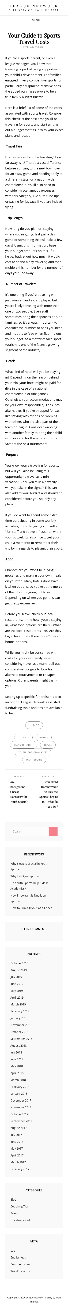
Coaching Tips (19, 1206)
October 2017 (19, 1114)
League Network (34, 5)
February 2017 (19, 1169)
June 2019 (16, 984)
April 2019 (17, 997)
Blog (36, 725)
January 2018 (18, 1094)
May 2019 (16, 991)
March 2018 (18, 1080)
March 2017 (18, 1162)
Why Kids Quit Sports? (24, 876)
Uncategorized (20, 1220)
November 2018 (20, 1025)
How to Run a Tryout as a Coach (31, 908)
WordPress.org (20, 1271)
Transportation (23, 744)
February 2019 (19, 1011)
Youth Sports (34, 759)
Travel (48, 744)
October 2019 (19, 963)
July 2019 (16, 977)
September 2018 (21, 1039)
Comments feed (20, 1264)
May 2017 (16, 1148)
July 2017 (16, 1135)
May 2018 (16, 1066)
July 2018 (16, 1052)
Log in (14, 1251)
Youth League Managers (32, 752)
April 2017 (17, 1155)
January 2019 (18, 1018)
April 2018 (17, 1073)
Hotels (43, 737)
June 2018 (16, 1059)
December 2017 (20, 1100)
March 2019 (18, 1004)
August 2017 (18, 1128)
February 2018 (19, 1087)
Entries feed (18, 1257)
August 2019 (18, 970)
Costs (25, 737)
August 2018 (18, 1046)
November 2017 (20, 1107)
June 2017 (16, 1142)
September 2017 (21, 1121)
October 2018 (19, 1032)
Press (14, 1213)
